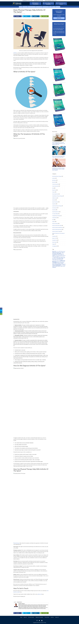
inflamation (63, 255)
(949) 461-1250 (50, 0)
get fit (59, 254)
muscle (57, 259)
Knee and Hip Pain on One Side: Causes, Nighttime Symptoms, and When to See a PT (58, 143)
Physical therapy (16, 543)
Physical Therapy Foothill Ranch (57, 227)
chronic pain (57, 251)
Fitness (63, 253)
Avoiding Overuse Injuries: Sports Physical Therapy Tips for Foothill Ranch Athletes (58, 169)
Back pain (54, 251)
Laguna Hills (56, 257)
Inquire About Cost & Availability (49, 4)
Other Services (39, 6)
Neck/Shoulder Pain (55, 211)
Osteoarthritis (54, 217)
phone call (40, 594)
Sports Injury (54, 242)
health (63, 254)
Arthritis (53, 178)
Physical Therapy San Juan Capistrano (58, 233)
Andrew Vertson (21, 603)
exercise (54, 252)
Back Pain (54, 182)
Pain (53, 219)
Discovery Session (31, 617)
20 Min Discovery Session (62, 4)
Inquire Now (59, 18)
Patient (53, 221)
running (64, 265)
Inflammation (54, 256)
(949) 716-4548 (38, 0)
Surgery (53, 244)
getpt (61, 254)
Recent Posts (19, 602)
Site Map (52, 617)
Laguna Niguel (60, 257)
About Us (25, 6)
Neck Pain (54, 209)
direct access (63, 251)
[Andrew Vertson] (16, 606)
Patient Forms (45, 6)
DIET (60, 251)
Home (21, 6)
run (61, 265)
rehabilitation (58, 265)
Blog (50, 6)
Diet (53, 188)
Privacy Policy (47, 617)
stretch (58, 266)
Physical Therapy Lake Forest (57, 229)
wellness (54, 267)
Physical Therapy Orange (56, 231)
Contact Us (57, 617)
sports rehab (54, 266)
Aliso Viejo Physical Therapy (56, 176)
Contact (57, 6)
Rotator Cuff (54, 238)
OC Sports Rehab (55, 213)
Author (15, 602)
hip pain (60, 255)
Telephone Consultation (35, 4)
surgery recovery (62, 266)
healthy (53, 255)
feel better (59, 253)
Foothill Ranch (55, 254)
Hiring (54, 6)
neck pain (60, 259)
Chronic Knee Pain (55, 184)
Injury (58, 256)
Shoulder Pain (54, 240)
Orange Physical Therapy (56, 215)
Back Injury (54, 180)
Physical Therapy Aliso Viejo (56, 225)
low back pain (54, 207)
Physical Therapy (31, 6)
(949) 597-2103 (27, 0)
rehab (53, 265)
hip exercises (57, 255)
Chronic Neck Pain (55, 186)
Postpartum (54, 236)
